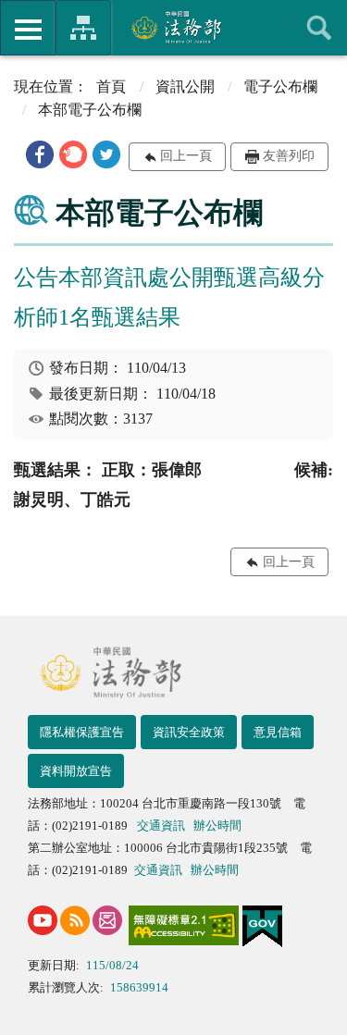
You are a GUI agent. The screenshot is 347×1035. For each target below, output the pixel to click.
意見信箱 (278, 732)
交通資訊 (161, 825)
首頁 (111, 86)
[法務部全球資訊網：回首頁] (173, 27)
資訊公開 (185, 86)
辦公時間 (217, 825)
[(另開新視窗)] (42, 920)
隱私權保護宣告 (82, 732)
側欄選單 (28, 27)
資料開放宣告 (76, 771)
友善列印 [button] (289, 156)
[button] (40, 154)
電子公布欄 (280, 86)
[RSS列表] (75, 920)
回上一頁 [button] (186, 156)
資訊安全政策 (189, 732)
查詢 (319, 27)
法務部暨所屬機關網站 (83, 27)
